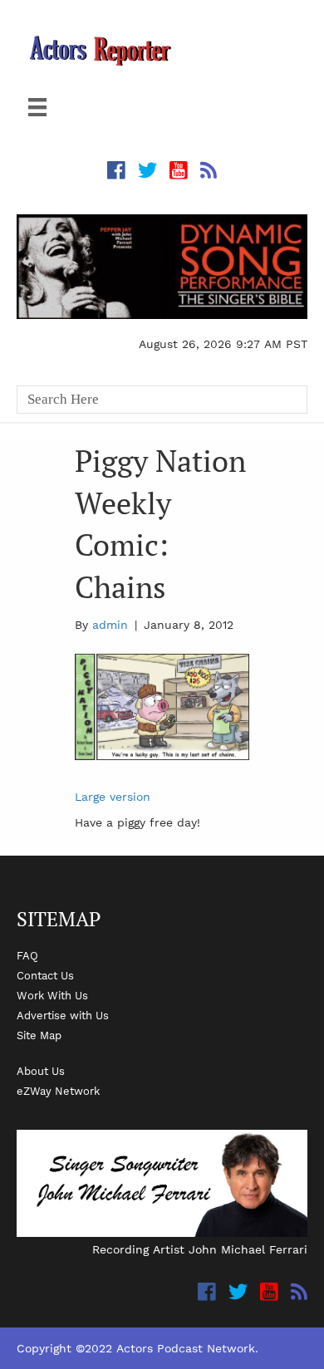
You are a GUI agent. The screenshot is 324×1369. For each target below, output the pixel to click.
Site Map (39, 1035)
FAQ (27, 955)
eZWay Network (58, 1091)
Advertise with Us (63, 1015)
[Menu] (37, 107)
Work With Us (52, 995)
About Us (41, 1071)
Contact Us (45, 975)
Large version (112, 796)
